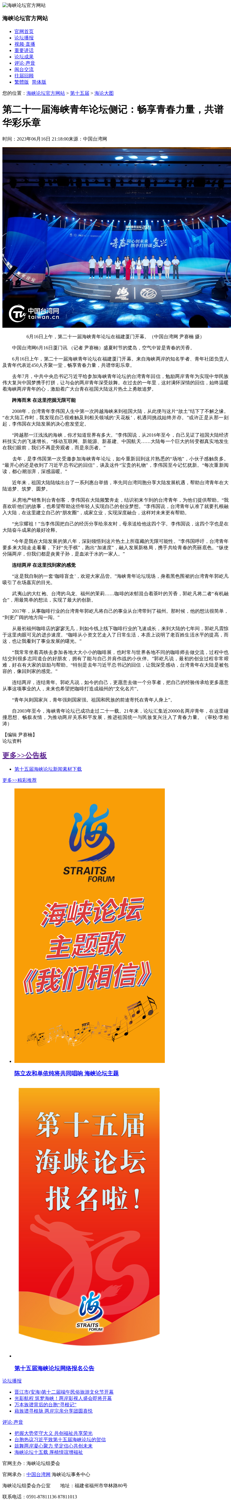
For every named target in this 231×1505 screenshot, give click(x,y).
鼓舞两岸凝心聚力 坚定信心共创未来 (53, 1445)
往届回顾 (24, 75)
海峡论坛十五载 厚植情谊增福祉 (48, 1452)
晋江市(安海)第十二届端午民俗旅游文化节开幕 (64, 1392)
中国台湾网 (38, 1474)
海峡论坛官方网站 (45, 93)
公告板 (36, 755)
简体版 (39, 82)
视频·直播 (24, 44)
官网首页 (24, 31)
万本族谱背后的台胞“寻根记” (45, 1404)
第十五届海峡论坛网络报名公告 (54, 1368)
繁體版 (21, 82)
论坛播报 (24, 37)
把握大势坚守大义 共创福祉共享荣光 (53, 1433)
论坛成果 (24, 56)
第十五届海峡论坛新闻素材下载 (48, 769)
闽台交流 (24, 69)
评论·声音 (24, 63)
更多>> (13, 755)
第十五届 (79, 93)
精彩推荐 (27, 780)
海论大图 (104, 93)
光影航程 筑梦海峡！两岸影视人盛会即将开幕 (63, 1398)
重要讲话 (24, 50)
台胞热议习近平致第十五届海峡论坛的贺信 (60, 1439)
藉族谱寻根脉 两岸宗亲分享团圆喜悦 (53, 1411)
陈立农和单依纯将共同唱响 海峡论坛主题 (66, 1073)
